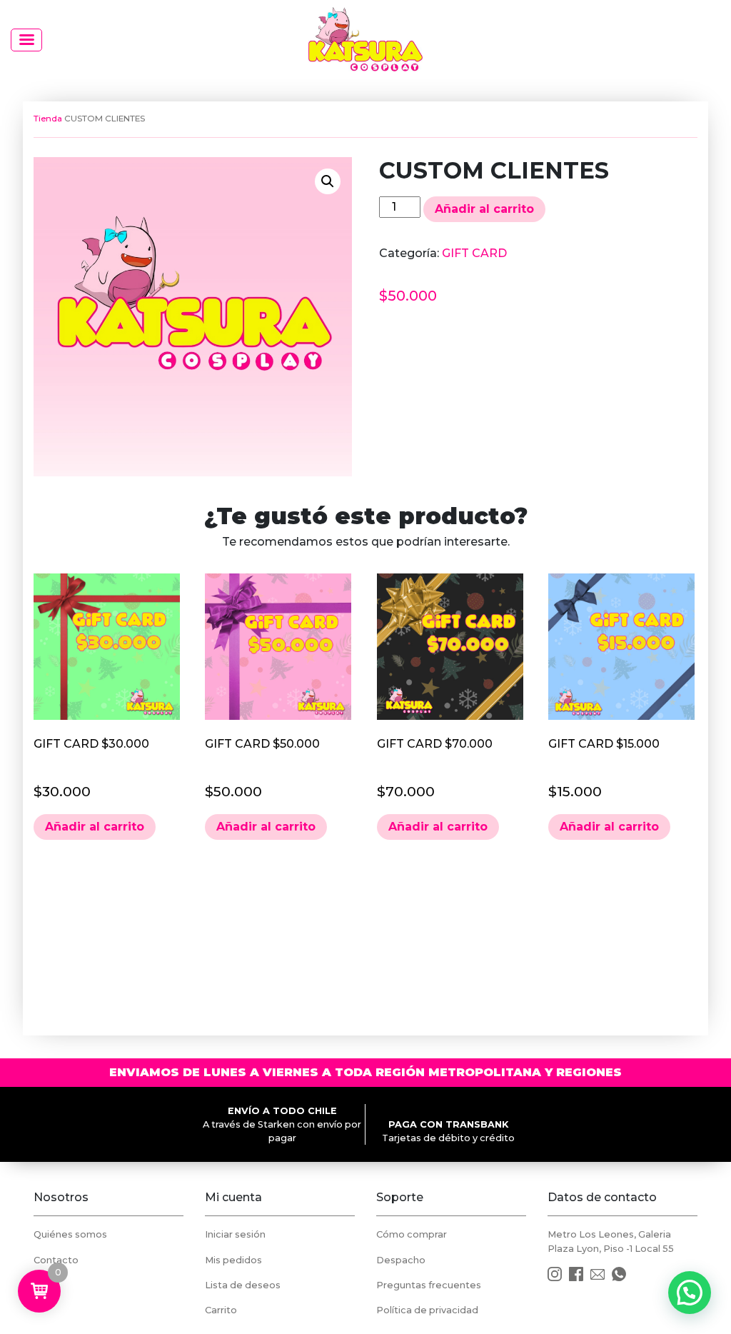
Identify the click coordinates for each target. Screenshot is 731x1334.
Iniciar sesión (235, 1234)
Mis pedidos (233, 1260)
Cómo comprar (411, 1234)
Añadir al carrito (484, 209)
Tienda (48, 119)
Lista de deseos (243, 1285)
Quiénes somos (70, 1234)
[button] (328, 181)
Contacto (56, 1260)
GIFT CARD (474, 253)
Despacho (400, 1260)
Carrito (221, 1310)
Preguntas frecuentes (428, 1285)
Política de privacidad (427, 1310)
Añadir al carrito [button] (94, 826)
